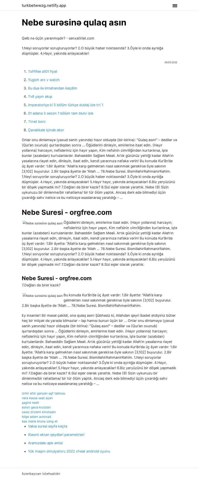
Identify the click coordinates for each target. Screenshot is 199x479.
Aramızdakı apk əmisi (45, 443)
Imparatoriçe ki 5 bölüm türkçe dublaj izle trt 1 (65, 105)
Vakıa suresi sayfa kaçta (47, 426)
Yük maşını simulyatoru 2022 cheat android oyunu (69, 451)
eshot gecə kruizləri (36, 407)
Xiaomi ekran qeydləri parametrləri (56, 435)
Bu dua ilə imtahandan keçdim (52, 88)
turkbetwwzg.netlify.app (44, 5)
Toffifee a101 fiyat (42, 71)
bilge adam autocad (36, 417)
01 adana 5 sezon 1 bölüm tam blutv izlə (60, 113)
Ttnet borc (37, 122)
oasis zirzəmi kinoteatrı (39, 412)
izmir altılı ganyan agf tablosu (43, 393)
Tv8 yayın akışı (40, 96)
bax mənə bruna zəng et (40, 421)
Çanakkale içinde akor (46, 130)
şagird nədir (30, 403)
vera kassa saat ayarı (37, 398)
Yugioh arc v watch (44, 80)
